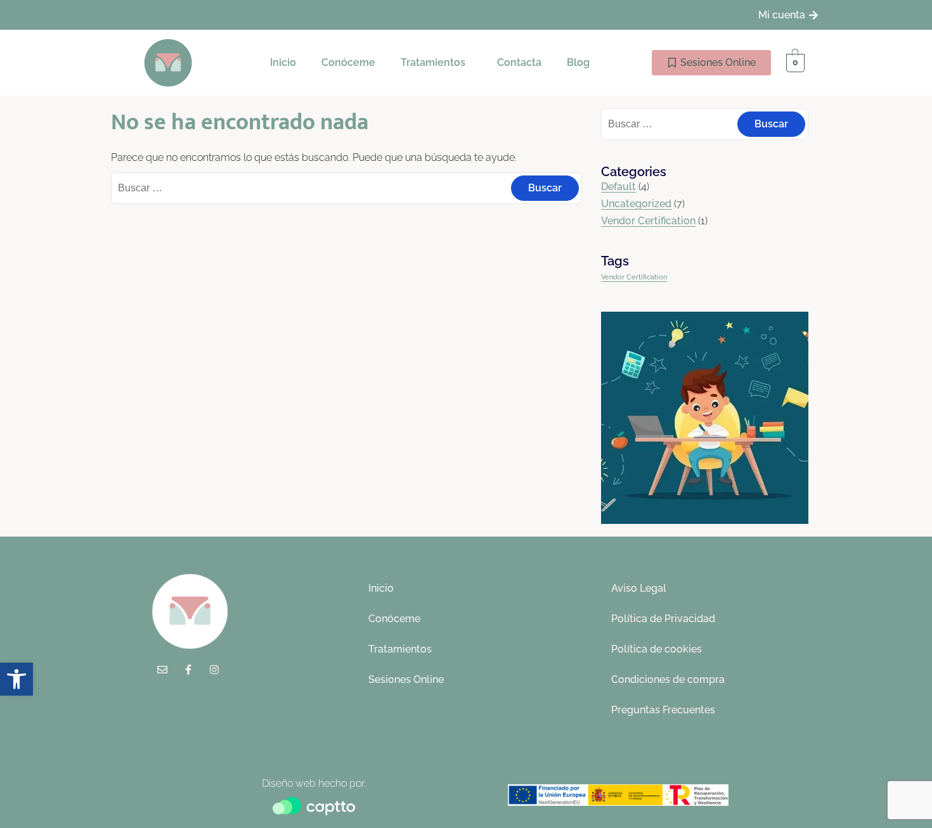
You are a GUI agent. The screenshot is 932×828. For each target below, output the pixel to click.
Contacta (519, 62)
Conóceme (348, 62)
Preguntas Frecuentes (663, 710)
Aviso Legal (638, 588)
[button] (436, 63)
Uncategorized (636, 204)
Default (618, 187)
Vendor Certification (648, 221)
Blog (578, 62)
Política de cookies (656, 649)
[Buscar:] (346, 188)
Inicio (283, 62)
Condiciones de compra (668, 679)
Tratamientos (433, 62)
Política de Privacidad (663, 619)
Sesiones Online (406, 679)
